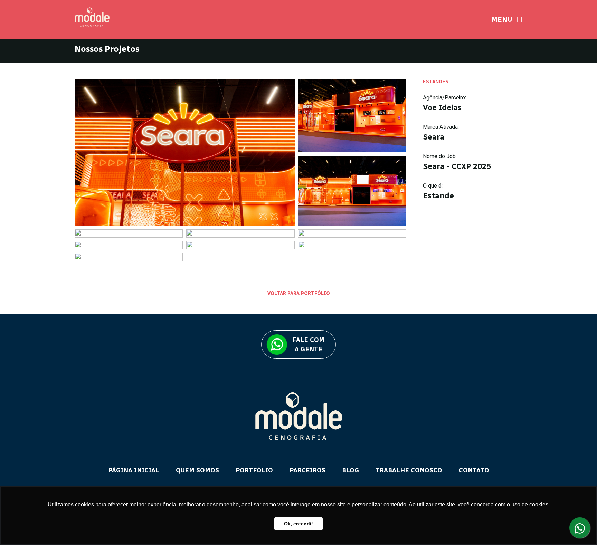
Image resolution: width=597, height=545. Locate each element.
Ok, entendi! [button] (298, 523)
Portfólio (254, 470)
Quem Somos (197, 470)
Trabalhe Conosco (409, 470)
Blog (350, 470)
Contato (474, 470)
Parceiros (307, 470)
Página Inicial (133, 470)
